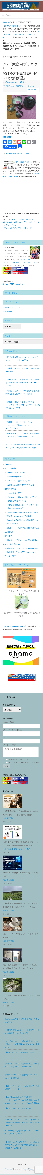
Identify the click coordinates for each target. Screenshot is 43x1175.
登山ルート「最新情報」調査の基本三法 (23, 528)
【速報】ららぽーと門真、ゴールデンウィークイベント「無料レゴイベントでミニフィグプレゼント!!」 (22, 425)
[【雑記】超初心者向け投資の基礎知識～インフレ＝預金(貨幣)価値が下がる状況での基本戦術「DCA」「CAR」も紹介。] (13, 832)
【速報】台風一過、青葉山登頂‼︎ (18, 1108)
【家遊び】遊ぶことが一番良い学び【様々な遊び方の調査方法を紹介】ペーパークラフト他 (22, 383)
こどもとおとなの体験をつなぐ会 (20, 485)
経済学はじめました (23, 162)
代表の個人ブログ (12, 312)
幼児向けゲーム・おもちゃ (25, 86)
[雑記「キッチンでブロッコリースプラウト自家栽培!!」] (13, 924)
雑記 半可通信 (8, 818)
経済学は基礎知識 (10, 849)
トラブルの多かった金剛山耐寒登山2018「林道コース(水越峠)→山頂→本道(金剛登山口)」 (22, 1044)
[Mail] (29, 1170)
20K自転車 (9, 532)
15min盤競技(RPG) (12, 544)
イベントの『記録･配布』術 (18, 481)
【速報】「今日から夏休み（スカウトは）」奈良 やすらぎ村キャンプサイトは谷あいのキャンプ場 (22, 405)
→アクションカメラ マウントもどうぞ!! (17, 228)
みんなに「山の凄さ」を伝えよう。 (22, 219)
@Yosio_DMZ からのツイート (15, 284)
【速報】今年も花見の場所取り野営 (19, 1052)
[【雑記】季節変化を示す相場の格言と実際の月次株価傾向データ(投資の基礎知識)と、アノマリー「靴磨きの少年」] (13, 802)
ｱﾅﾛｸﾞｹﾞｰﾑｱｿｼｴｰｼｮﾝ (13, 307)
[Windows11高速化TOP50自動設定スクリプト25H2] (13, 863)
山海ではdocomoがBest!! (15, 626)
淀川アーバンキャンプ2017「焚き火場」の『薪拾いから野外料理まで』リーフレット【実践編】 (22, 1122)
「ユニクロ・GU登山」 (16, 493)
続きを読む (8, 137)
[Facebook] (25, 1170)
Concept (8, 464)
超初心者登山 (10, 489)
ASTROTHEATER (12, 153)
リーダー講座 (10, 556)
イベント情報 (10, 468)
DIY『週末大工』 (9, 86)
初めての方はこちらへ (13, 26)
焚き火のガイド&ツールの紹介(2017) (22, 540)
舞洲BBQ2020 (15, 477)
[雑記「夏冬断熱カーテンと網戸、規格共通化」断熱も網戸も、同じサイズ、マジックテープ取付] (13, 955)
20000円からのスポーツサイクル (21, 262)
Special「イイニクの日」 (17, 472)
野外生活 (8, 536)
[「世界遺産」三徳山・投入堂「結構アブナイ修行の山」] (13, 986)
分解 (27, 153)
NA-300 (22, 153)
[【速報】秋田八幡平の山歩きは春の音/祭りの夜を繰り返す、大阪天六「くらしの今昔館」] (13, 894)
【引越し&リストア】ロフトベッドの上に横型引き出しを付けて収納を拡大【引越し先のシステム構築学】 (22, 1145)
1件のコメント (33, 90)
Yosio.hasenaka (11, 82)
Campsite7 (7, 22)
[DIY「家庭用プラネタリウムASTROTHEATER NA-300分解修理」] (21, 107)
